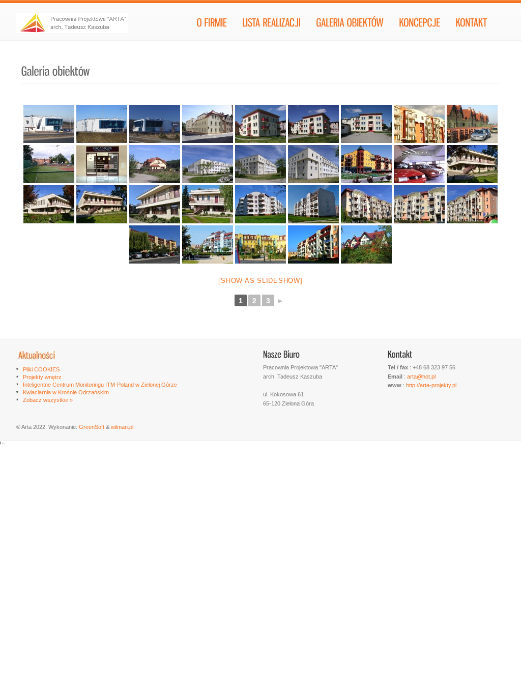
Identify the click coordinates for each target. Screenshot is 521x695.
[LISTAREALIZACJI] (271, 25)
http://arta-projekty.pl (431, 385)
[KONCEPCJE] (419, 25)
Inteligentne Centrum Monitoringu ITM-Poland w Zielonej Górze (100, 385)
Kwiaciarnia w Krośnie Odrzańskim (66, 392)
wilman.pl (122, 427)
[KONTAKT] (471, 25)
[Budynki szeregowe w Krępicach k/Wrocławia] (472, 124)
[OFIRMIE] (212, 25)
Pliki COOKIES (41, 369)
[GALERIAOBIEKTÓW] (349, 25)
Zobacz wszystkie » (48, 400)
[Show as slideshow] (260, 280)
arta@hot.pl (421, 376)
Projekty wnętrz (42, 377)
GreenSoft (92, 427)
